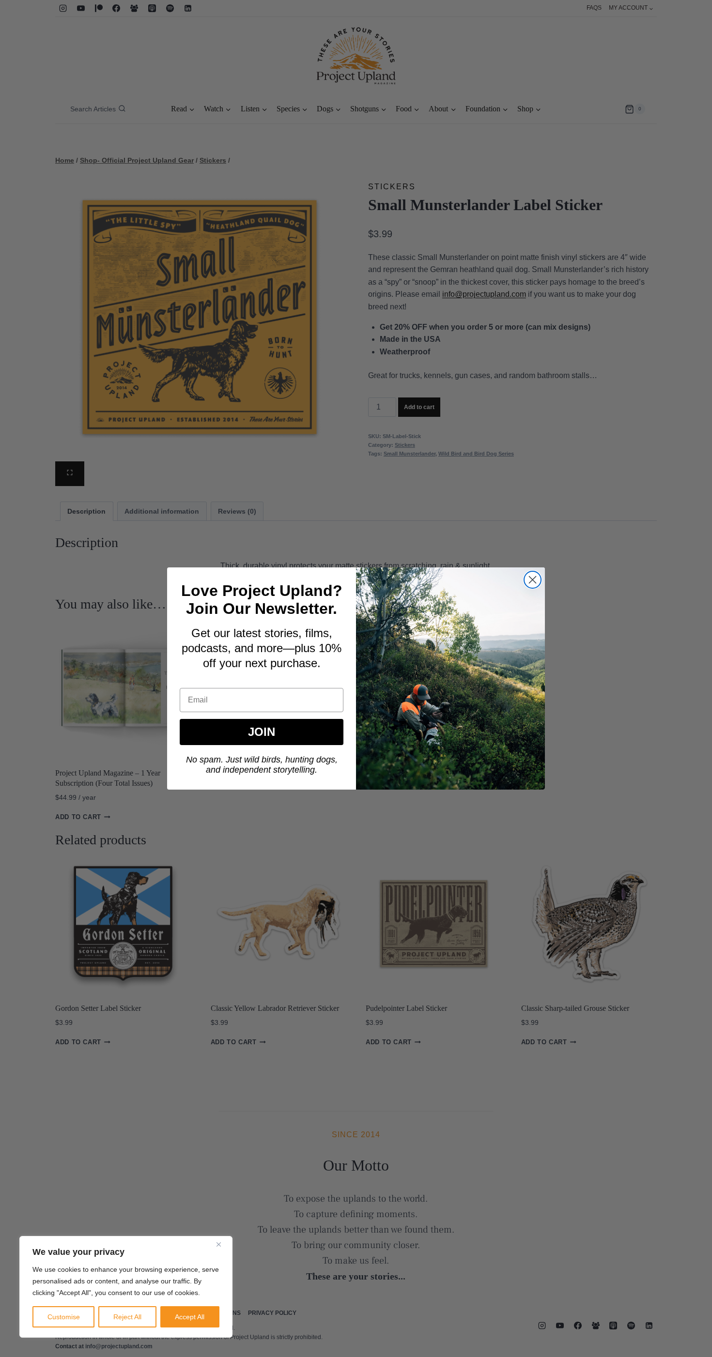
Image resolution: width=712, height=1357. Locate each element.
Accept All (189, 1317)
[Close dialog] (532, 579)
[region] (125, 1287)
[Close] (222, 1244)
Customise (63, 1317)
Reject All (127, 1317)
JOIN (261, 731)
